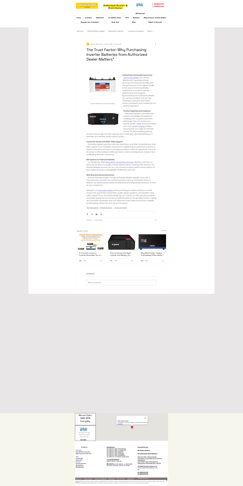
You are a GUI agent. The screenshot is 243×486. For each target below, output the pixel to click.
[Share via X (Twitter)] (92, 214)
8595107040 (159, 6)
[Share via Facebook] (87, 214)
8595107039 (159, 4)
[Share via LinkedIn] (96, 214)
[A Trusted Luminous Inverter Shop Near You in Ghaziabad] (90, 242)
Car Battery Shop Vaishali (115, 451)
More (149, 31)
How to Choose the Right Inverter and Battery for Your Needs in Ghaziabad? (120, 254)
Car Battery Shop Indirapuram (116, 448)
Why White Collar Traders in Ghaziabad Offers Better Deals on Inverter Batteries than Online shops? (152, 254)
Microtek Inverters (93, 208)
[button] (88, 18)
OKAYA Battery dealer (96, 31)
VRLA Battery (80, 467)
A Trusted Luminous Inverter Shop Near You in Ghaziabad (90, 254)
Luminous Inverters (136, 31)
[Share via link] (101, 214)
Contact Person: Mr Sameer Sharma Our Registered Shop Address (148, 450)
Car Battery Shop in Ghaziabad (116, 450)
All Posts (80, 31)
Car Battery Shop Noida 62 (115, 452)
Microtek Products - (116, 31)
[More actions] (155, 44)
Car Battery (111, 447)
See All (164, 231)
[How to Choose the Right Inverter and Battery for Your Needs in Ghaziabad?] (121, 242)
